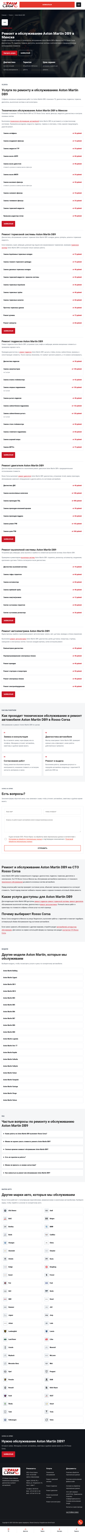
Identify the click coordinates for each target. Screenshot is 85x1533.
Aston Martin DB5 (9, 1005)
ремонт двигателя (24, 476)
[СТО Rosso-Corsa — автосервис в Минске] (10, 5)
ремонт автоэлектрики (18, 639)
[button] (80, 1522)
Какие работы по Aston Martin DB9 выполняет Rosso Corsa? (26, 1134)
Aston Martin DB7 (9, 1018)
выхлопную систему (28, 558)
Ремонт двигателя (51, 1490)
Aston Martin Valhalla (10, 1059)
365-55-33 (35, 1489)
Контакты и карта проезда (74, 1507)
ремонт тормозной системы (58, 901)
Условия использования (73, 1501)
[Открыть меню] (78, 4)
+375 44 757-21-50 (35, 1493)
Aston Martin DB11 (9, 984)
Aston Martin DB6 (9, 1012)
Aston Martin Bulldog (10, 971)
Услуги (11, 15)
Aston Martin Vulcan (10, 1100)
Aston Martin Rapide (10, 1052)
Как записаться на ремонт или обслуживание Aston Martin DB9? (27, 1173)
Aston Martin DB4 (9, 998)
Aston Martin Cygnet (10, 978)
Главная (4, 15)
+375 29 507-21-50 (35, 1491)
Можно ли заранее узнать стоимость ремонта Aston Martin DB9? (28, 1142)
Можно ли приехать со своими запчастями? (20, 1165)
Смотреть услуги (9, 53)
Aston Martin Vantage (10, 1086)
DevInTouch (51, 1522)
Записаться (47, 4)
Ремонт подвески (51, 1486)
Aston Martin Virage (10, 1093)
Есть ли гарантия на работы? (15, 1157)
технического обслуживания (12, 882)
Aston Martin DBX (9, 1032)
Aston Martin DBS (9, 1025)
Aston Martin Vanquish (11, 1080)
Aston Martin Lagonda (10, 1039)
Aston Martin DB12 (9, 991)
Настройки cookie (72, 1512)
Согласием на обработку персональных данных (25, 839)
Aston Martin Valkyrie (10, 1066)
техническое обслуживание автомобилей (24, 121)
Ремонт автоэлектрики (53, 1502)
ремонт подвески (25, 352)
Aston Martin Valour (10, 1073)
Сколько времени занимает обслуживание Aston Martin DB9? (26, 1149)
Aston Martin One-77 (10, 1046)
